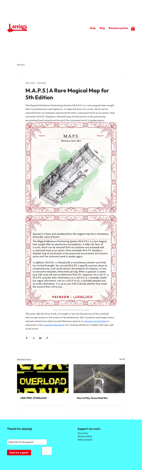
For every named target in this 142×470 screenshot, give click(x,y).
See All (122, 359)
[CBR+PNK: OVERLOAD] (43, 378)
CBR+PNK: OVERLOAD (33, 398)
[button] (133, 28)
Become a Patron (85, 436)
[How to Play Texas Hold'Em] (99, 378)
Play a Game (83, 433)
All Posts (21, 65)
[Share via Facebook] (26, 338)
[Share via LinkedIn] (40, 338)
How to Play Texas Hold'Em (92, 398)
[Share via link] (47, 338)
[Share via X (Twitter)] (33, 338)
